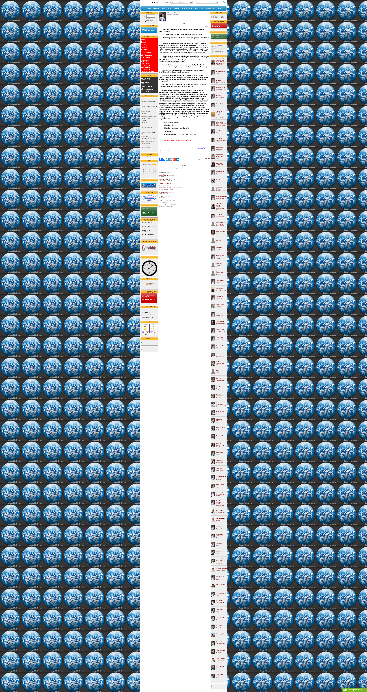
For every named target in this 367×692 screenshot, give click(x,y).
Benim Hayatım (219, 462)
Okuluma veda (219, 315)
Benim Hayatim (219, 537)
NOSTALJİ (144, 237)
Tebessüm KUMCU (221, 609)
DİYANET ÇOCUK (146, 125)
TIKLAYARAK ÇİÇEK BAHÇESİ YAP (149, 133)
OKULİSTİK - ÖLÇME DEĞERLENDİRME (146, 147)
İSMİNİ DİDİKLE (146, 309)
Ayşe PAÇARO (219, 386)
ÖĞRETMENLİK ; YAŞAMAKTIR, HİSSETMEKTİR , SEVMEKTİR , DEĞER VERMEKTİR (221, 63)
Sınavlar (143, 39)
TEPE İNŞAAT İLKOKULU (145, 83)
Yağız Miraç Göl (220, 634)
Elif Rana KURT (220, 485)
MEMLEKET (219, 307)
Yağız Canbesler (220, 321)
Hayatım (218, 520)
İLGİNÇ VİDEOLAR (146, 86)
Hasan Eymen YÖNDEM (219, 501)
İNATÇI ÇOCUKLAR (146, 57)
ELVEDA (218, 545)
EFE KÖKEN (219, 460)
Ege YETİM (219, 468)
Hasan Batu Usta (220, 171)
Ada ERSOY (219, 361)
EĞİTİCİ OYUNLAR (146, 55)
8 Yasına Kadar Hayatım (219, 578)
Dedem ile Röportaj (220, 570)
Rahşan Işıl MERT (220, 585)
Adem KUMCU (220, 58)
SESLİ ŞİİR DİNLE (146, 136)
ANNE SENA (219, 298)
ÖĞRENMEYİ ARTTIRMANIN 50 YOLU (148, 30)
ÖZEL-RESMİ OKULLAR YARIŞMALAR (148, 296)
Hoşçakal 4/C (219, 528)
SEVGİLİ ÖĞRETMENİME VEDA (220, 208)
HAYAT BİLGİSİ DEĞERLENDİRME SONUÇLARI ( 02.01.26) (219, 50)
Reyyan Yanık (219, 288)
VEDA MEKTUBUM (221, 89)
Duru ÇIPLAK (219, 443)
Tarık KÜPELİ (219, 601)
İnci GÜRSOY (219, 510)
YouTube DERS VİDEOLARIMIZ (145, 79)
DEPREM (218, 166)
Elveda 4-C (218, 249)
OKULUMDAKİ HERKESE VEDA (220, 225)
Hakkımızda (156, 8)
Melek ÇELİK (219, 543)
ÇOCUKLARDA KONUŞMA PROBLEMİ (147, 70)
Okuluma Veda (219, 628)
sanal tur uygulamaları (146, 111)
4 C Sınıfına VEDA (220, 331)
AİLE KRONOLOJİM (221, 290)
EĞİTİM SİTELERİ (146, 143)
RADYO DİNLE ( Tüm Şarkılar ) (147, 213)
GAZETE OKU (145, 129)
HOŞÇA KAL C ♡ (220, 191)
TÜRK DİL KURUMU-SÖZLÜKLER (149, 106)
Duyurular (144, 47)
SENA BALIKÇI (220, 296)
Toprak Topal (219, 313)
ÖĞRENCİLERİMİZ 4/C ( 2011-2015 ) (149, 227)
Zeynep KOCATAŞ (220, 650)
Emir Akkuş (219, 138)
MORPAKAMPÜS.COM (147, 149)
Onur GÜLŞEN (220, 576)
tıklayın (183, 168)
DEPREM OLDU (220, 97)
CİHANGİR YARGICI (219, 112)
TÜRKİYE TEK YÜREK (219, 257)
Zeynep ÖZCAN (220, 666)
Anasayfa (148, 8)
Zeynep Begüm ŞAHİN (219, 675)
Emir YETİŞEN (220, 492)
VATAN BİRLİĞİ (220, 106)
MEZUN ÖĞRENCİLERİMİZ (148, 234)
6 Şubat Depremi (220, 339)
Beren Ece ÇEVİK (220, 87)
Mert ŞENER (219, 215)
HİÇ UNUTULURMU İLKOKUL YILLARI (221, 124)
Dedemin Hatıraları (220, 512)
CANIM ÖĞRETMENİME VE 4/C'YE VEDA (221, 116)
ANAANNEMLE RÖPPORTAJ (220, 562)
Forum (163, 8)
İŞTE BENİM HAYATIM (219, 478)
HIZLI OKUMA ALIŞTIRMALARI (149, 116)
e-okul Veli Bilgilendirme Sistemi (148, 101)
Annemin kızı (219, 149)
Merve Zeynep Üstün (221, 222)
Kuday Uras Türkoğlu (221, 196)
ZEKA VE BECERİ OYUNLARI (149, 314)
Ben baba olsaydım (220, 323)
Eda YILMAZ (219, 452)
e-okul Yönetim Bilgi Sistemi (148, 103)
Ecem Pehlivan (219, 122)
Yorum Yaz (207, 158)
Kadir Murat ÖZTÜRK (219, 188)
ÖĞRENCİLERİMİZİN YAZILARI (147, 223)
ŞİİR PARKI (144, 122)
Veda (217, 233)
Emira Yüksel (219, 147)
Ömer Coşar (219, 263)
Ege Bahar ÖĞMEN (221, 476)
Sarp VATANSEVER (221, 593)
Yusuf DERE (219, 641)
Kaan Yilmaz (219, 180)
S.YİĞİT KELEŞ (220, 305)
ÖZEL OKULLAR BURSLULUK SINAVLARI (218, 36)
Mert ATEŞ (218, 551)
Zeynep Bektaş (219, 337)
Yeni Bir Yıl (218, 429)
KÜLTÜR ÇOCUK (146, 108)
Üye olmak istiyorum (149, 21)
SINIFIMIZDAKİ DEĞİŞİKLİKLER (146, 231)
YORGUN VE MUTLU (219, 266)
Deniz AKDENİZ (220, 435)
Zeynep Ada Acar (220, 345)
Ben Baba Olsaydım (220, 82)
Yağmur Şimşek (220, 329)
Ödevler (143, 42)
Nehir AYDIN (219, 239)
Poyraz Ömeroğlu (220, 280)
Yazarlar (208, 159)
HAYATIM (218, 397)
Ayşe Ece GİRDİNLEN (219, 395)
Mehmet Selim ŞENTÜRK (219, 535)
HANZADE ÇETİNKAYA (219, 164)
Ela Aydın (218, 130)
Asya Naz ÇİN (219, 378)
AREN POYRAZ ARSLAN (220, 79)
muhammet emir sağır (221, 568)
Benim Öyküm (219, 470)
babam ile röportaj (220, 660)
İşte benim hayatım (220, 356)
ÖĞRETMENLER (146, 91)
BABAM (218, 274)
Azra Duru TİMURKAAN (219, 403)
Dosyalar (170, 8)
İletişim (219, 8)
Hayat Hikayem (219, 487)
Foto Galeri (177, 8)
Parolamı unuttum (149, 20)
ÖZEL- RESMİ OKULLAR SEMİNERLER (148, 300)
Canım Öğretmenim (220, 668)
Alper (217, 370)
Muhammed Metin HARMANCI (220, 559)
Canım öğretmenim (220, 380)
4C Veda (218, 182)
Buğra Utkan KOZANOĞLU (219, 420)
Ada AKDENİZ (220, 354)
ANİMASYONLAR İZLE (147, 317)
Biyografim (218, 389)
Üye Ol (163, 2)
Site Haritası (149, 156)
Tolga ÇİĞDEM (220, 617)
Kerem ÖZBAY (219, 526)
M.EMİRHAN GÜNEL (219, 204)
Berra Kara (218, 95)
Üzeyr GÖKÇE (219, 626)
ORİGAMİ (144, 113)
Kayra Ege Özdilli (220, 518)
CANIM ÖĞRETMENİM (220, 504)
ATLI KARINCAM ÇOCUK (147, 127)
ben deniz (218, 438)
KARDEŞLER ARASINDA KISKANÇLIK (145, 62)
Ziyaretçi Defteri (199, 8)
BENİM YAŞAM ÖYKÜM (220, 446)
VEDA (217, 73)
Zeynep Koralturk (220, 658)
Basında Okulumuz (210, 8)
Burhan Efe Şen (220, 104)
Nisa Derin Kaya (220, 255)
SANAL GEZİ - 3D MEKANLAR (148, 141)
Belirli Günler (145, 50)
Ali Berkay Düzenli (220, 71)
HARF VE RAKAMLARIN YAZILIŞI (147, 119)
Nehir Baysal (219, 247)
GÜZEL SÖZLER (146, 52)
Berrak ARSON (220, 411)
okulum (217, 158)
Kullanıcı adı (143, 15)
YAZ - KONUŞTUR (146, 312)
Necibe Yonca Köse (220, 231)
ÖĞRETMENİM (220, 198)
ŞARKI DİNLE (145, 209)
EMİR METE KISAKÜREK (219, 155)
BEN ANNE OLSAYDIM (219, 241)
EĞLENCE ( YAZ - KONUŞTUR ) (149, 138)
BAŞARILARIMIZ (187, 8)
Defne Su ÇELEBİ (220, 427)
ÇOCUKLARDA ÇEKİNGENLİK (145, 66)
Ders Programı (145, 45)
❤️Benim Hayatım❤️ (221, 406)
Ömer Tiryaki (219, 272)
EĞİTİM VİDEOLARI (147, 89)
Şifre (145, 16)
